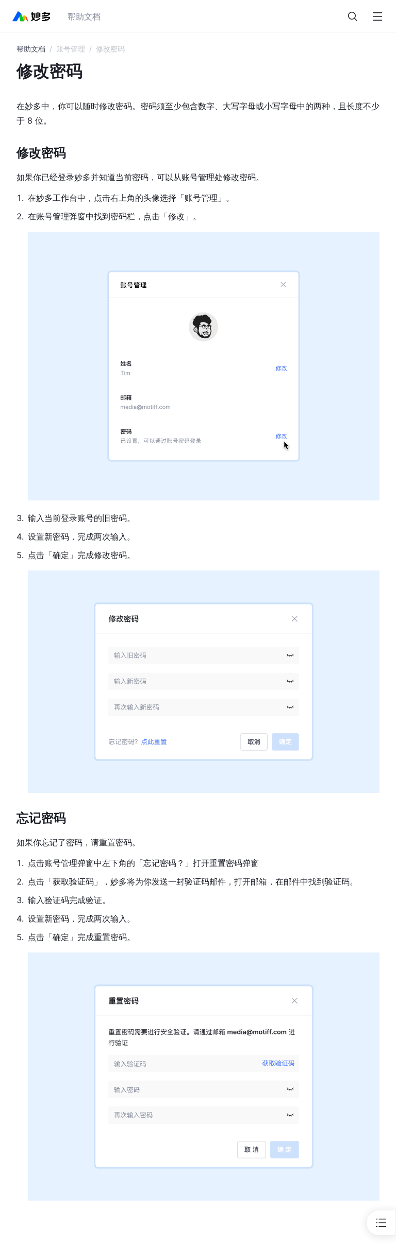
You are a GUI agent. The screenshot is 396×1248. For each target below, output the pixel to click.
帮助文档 (30, 48)
